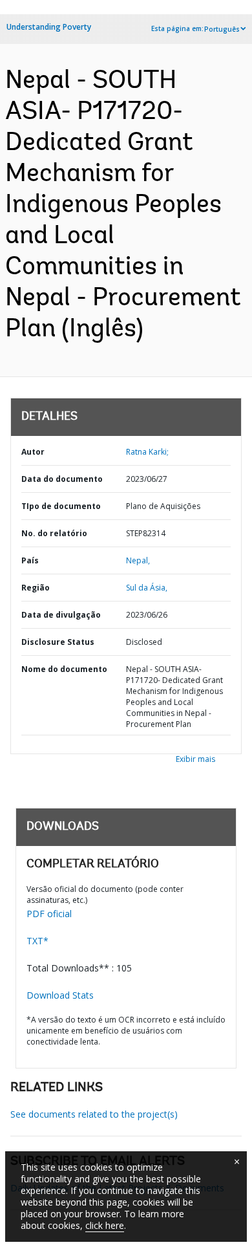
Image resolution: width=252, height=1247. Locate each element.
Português (222, 29)
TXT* (37, 941)
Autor (33, 451)
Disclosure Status (57, 641)
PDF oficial (49, 913)
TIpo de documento (61, 506)
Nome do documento (64, 669)
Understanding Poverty (48, 26)
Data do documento (62, 478)
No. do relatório (54, 533)
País (30, 560)
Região (35, 587)
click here (104, 1225)
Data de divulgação (61, 614)
